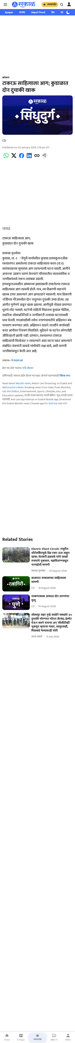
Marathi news (23, 383)
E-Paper (21, 1040)
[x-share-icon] (14, 157)
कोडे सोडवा (27, 368)
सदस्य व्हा (18, 360)
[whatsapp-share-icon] (6, 157)
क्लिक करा (64, 375)
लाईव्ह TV (54, 1040)
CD (4, 140)
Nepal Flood (38, 12)
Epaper (9, 12)
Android (53, 403)
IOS (65, 403)
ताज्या (22, 12)
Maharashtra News (13, 387)
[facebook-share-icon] (21, 157)
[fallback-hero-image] (16, 555)
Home (7, 1040)
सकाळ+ (68, 1040)
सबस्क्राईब (51, 4)
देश (53, 12)
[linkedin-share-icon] (29, 157)
